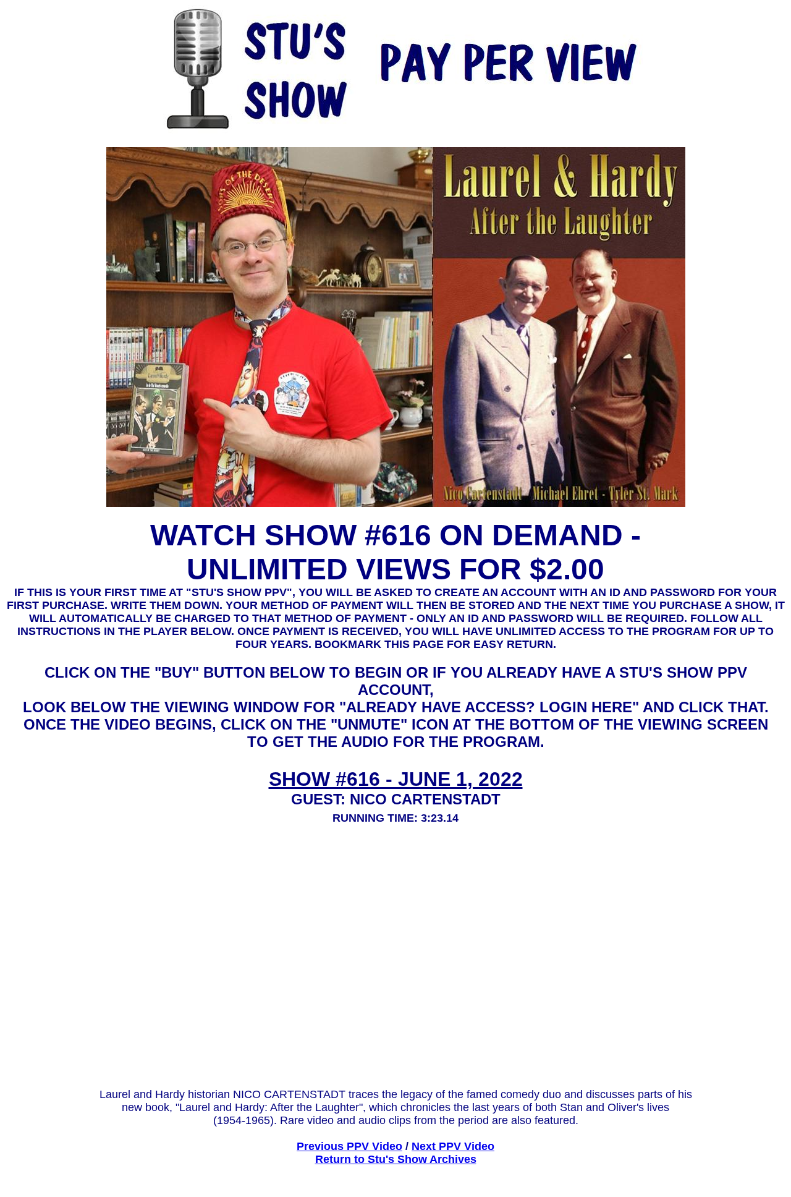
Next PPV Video (453, 1146)
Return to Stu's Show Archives (395, 1159)
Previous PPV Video (349, 1146)
